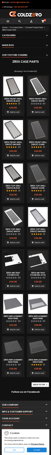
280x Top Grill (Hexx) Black (13, 186)
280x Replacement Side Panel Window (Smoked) (13, 318)
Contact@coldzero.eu (19, 2)
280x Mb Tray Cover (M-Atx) (38, 273)
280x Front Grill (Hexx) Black (13, 99)
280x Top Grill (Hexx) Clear (38, 186)
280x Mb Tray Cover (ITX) (13, 273)
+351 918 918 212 (20, 7)
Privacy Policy (37, 444)
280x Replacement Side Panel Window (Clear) (13, 362)
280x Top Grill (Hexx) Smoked (38, 230)
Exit (14, 450)
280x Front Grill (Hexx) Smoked (13, 143)
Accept (37, 450)
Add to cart (13, 112)
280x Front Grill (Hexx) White (38, 99)
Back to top (40, 384)
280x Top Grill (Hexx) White (13, 230)
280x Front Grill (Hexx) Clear (38, 143)
